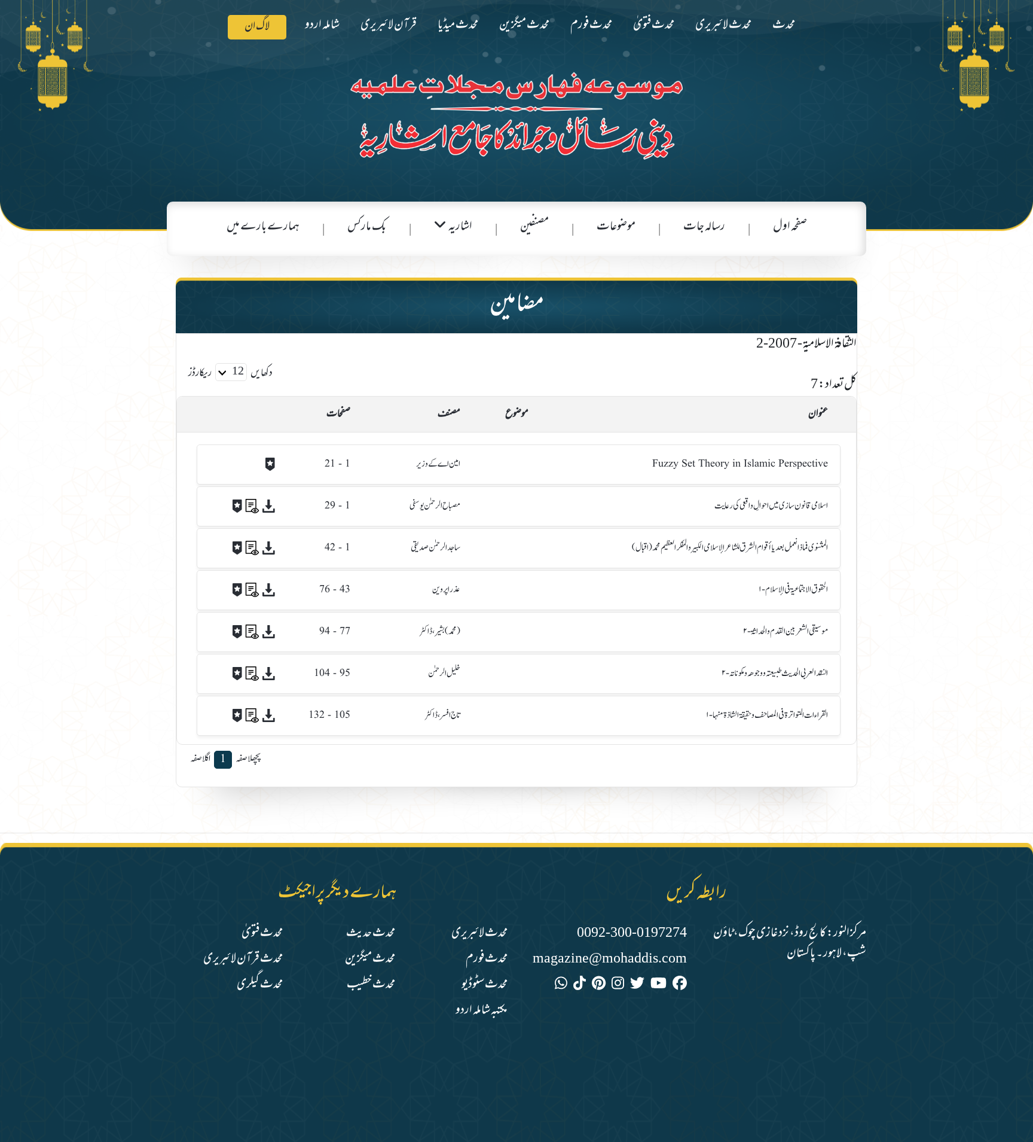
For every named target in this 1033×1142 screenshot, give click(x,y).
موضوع (516, 414)
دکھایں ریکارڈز (230, 374)
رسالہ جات (704, 227)
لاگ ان (257, 27)
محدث (783, 25)
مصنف (449, 414)
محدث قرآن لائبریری (243, 959)
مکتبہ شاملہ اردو (482, 1010)
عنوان (818, 414)
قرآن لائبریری (388, 25)
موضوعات (616, 227)
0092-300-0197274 (632, 933)
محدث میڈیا (458, 25)
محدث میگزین (524, 25)
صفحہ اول (790, 227)
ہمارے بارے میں (263, 227)
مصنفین (534, 227)
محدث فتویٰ (653, 25)
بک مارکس (366, 227)
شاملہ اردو (322, 25)
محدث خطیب (371, 985)
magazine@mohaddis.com (610, 959)
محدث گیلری (260, 985)
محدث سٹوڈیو (485, 985)
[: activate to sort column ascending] (230, 415)
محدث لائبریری (723, 25)
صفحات (338, 414)
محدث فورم (591, 25)
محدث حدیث (370, 933)
